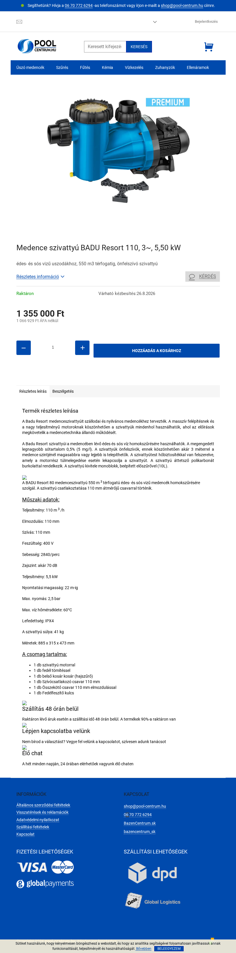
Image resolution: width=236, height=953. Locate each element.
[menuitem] (30, 67)
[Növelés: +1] (82, 348)
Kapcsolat (25, 834)
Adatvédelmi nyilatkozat (37, 819)
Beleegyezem (168, 949)
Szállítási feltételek (32, 827)
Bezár (56, 377)
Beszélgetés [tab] (63, 391)
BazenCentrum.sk (140, 823)
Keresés (139, 46)
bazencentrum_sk (139, 831)
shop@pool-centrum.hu (182, 5)
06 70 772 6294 (79, 5)
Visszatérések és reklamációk (42, 812)
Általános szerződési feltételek (43, 805)
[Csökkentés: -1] (23, 348)
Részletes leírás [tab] (33, 391)
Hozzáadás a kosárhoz (156, 350)
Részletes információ (37, 276)
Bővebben (143, 949)
